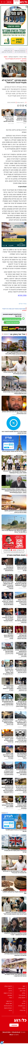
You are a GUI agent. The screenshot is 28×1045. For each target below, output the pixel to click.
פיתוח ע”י (14, 1035)
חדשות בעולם (20, 102)
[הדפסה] (23, 105)
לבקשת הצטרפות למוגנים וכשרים (12, 319)
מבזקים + (14, 1025)
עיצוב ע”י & (14, 1032)
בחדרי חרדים (22, 295)
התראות (9, 2)
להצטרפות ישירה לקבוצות (12, 322)
